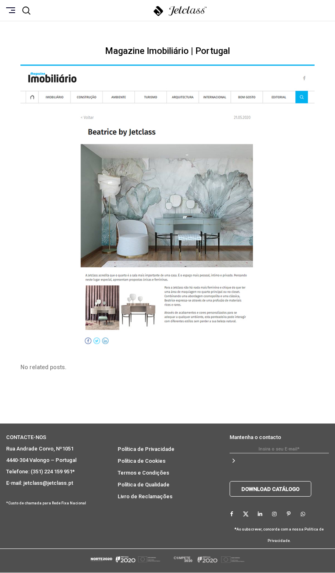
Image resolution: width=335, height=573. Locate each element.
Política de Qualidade (144, 485)
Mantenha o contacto (255, 437)
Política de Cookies (141, 461)
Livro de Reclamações (145, 496)
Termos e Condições (143, 473)
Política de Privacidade (146, 449)
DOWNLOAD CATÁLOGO (270, 489)
